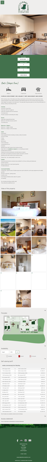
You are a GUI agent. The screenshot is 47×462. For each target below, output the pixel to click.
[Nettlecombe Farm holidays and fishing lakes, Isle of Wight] (23, 14)
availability (21, 96)
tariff (25, 96)
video (16, 96)
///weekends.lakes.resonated (26, 460)
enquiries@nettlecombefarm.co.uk (23, 457)
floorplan (3, 96)
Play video (23, 203)
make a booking (39, 96)
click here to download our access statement (14, 421)
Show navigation (2, 2)
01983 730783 (23, 453)
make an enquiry (31, 96)
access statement (11, 96)
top (45, 310)
